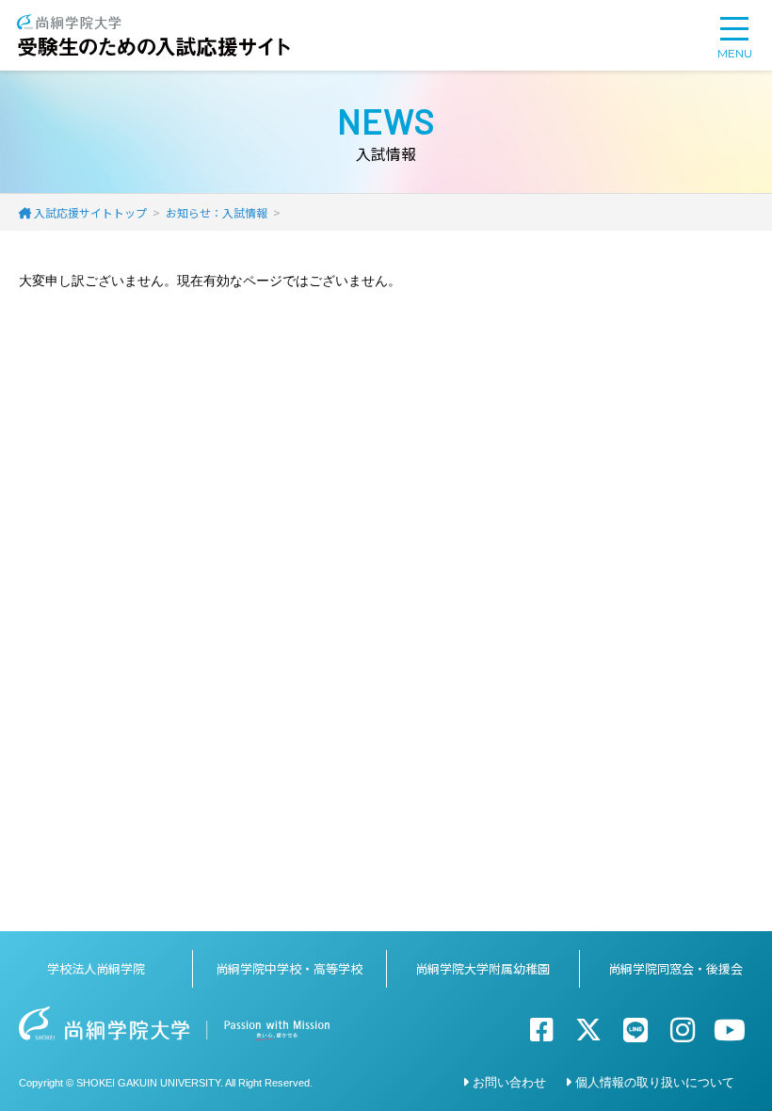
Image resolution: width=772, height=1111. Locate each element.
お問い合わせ (509, 1081)
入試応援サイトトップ (90, 212)
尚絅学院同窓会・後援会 (675, 968)
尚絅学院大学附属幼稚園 (482, 968)
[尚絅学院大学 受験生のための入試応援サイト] (153, 23)
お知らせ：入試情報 (216, 212)
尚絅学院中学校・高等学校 (289, 968)
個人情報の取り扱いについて (654, 1081)
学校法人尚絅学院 (96, 968)
